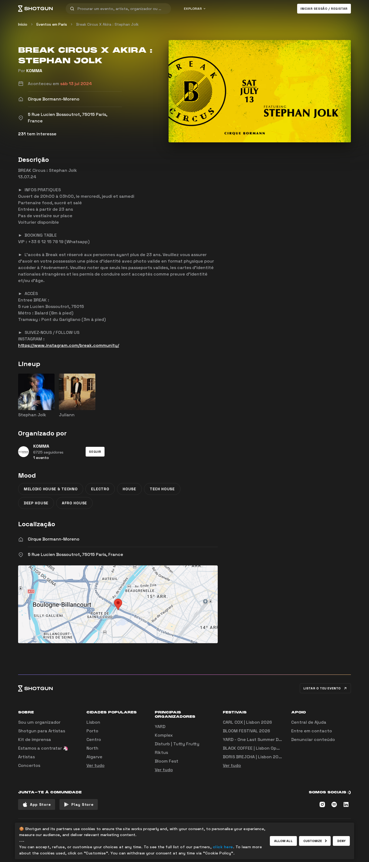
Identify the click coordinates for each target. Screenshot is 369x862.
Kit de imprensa (34, 739)
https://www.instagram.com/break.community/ (68, 345)
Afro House (74, 503)
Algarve (94, 757)
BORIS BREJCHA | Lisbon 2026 (253, 757)
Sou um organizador (39, 722)
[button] (95, 452)
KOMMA (34, 70)
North (92, 748)
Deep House (36, 503)
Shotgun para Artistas (41, 731)
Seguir (95, 452)
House (129, 489)
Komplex (164, 735)
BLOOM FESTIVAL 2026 (246, 731)
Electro (100, 489)
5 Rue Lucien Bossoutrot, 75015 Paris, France (75, 554)
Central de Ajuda (308, 722)
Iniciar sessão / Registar (324, 8)
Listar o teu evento (322, 688)
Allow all (283, 841)
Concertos (29, 765)
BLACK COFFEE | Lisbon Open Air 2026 (261, 748)
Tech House (162, 489)
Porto (92, 731)
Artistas (26, 757)
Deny (341, 841)
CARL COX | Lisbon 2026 (247, 722)
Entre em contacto (311, 731)
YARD (160, 726)
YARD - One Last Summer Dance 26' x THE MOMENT (276, 739)
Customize (312, 841)
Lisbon (93, 722)
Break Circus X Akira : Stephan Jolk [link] (107, 24)
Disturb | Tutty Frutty (177, 744)
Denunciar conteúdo (313, 739)
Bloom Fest (166, 761)
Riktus (161, 752)
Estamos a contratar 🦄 (43, 748)
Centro (93, 739)
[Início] (35, 8)
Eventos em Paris (51, 24)
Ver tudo (95, 765)
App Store (40, 804)
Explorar (193, 8)
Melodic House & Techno (51, 489)
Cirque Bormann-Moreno (53, 539)
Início (22, 24)
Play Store (82, 804)
